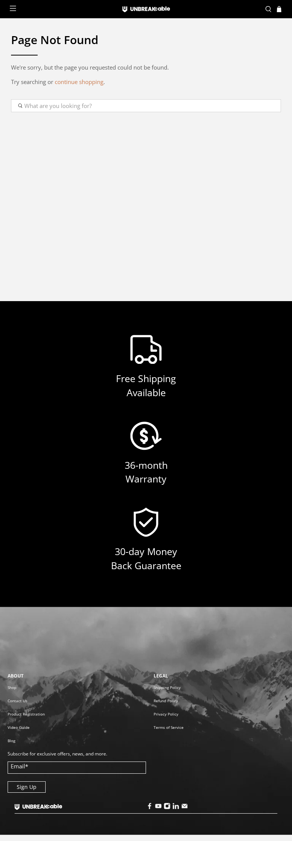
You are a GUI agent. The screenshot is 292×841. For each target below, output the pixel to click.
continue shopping (79, 82)
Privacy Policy (166, 714)
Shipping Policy (167, 687)
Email (19, 766)
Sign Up (26, 786)
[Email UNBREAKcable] (184, 807)
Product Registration (26, 714)
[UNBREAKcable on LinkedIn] (175, 807)
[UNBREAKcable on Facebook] (149, 807)
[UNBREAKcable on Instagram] (166, 807)
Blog (11, 740)
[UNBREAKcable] (146, 9)
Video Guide (19, 727)
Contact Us (17, 700)
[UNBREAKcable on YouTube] (158, 807)
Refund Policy (166, 700)
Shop (12, 687)
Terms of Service (169, 727)
